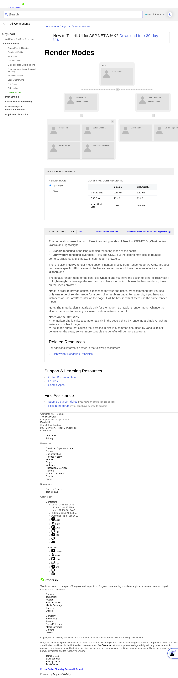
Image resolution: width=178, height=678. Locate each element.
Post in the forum (59, 405)
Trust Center (52, 664)
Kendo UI (45, 422)
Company (50, 594)
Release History (54, 457)
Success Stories (54, 489)
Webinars (50, 465)
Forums (53, 381)
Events (49, 476)
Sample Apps (56, 384)
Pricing (49, 438)
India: (63, 510)
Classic (56, 191)
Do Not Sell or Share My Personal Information (62, 669)
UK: (62, 507)
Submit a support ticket (62, 401)
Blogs (49, 462)
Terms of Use (52, 656)
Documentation (53, 454)
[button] (117, 89)
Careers (50, 608)
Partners (50, 471)
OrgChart (66, 26)
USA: (62, 504)
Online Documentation (62, 377)
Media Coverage (54, 605)
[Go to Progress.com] (49, 581)
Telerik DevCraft (48, 417)
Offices (49, 611)
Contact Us (51, 502)
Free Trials (51, 435)
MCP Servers (47, 428)
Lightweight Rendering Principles (73, 353)
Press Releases (54, 602)
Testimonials (52, 492)
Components (51, 26)
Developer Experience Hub (59, 448)
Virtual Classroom (55, 473)
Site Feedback (53, 659)
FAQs (48, 479)
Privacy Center (53, 661)
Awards (49, 600)
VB (80, 232)
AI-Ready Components (65, 428)
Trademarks (108, 645)
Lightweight (58, 186)
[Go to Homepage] (23, 7)
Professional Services (56, 468)
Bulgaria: (64, 513)
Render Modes (81, 26)
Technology (51, 597)
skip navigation (14, 7)
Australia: (64, 516)
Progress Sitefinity (62, 674)
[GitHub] (53, 539)
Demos (49, 451)
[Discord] (53, 542)
